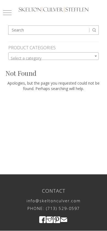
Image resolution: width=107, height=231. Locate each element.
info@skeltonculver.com (54, 200)
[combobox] (53, 56)
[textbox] (53, 58)
